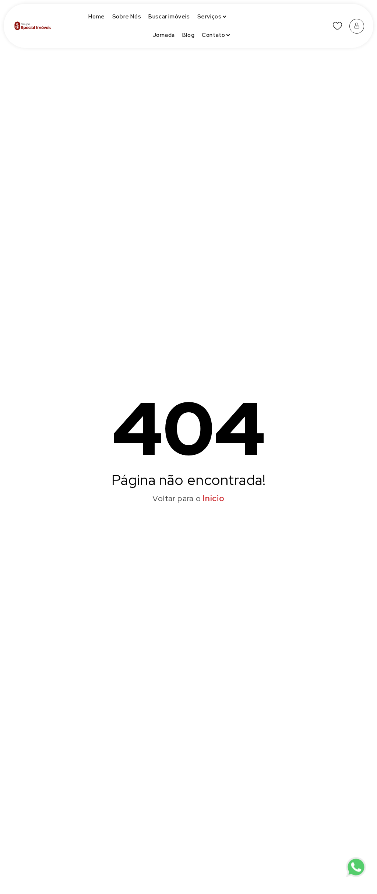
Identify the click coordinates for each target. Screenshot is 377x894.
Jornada (164, 35)
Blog (188, 35)
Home (96, 16)
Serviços (209, 16)
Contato (213, 35)
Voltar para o (188, 498)
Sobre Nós (126, 16)
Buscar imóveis (169, 16)
